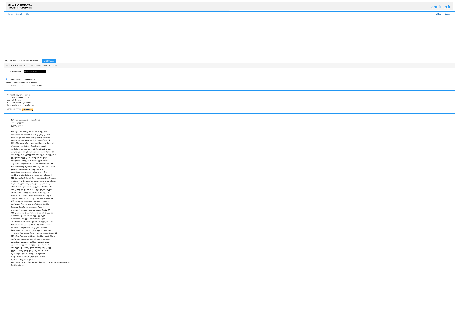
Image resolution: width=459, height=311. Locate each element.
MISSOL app (49, 61)
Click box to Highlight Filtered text (22, 79)
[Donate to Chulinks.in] (27, 108)
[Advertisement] (75, 38)
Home (10, 14)
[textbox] (35, 71)
